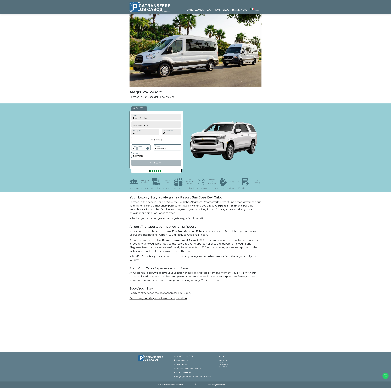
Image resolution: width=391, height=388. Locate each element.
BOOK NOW (223, 365)
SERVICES (223, 367)
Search (158, 162)
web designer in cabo (216, 385)
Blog (226, 9)
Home (189, 9)
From (134, 116)
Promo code (137, 154)
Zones (199, 9)
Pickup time (168, 131)
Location (213, 9)
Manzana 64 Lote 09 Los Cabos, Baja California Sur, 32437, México (193, 377)
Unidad (157, 146)
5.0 (162, 171)
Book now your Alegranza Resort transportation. (158, 298)
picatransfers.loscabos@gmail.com (188, 368)
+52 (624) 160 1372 (181, 360)
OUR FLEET (223, 363)
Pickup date (137, 131)
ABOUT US (223, 360)
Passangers (137, 146)
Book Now (239, 9)
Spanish (257, 10)
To (133, 123)
